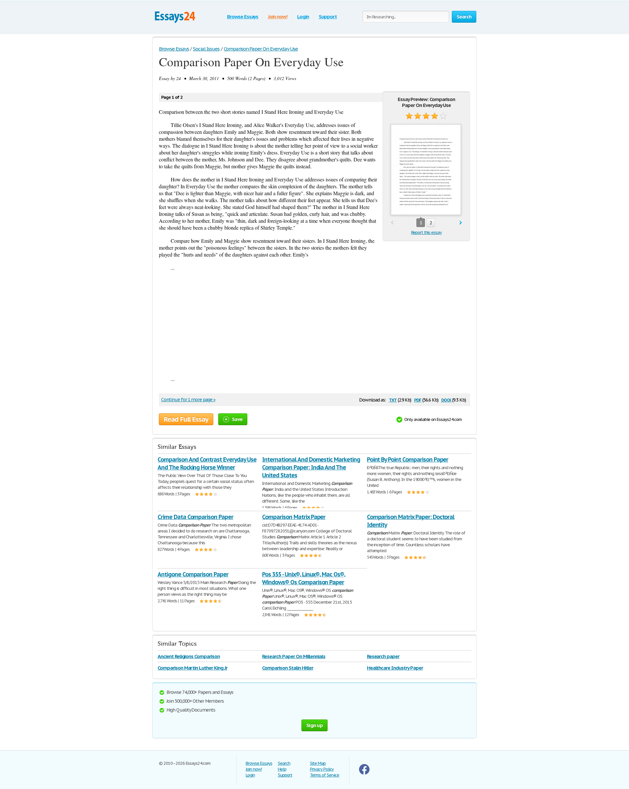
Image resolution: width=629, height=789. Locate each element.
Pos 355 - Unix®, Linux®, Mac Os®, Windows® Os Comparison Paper (303, 578)
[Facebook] (364, 773)
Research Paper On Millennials (293, 656)
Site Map (318, 763)
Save (237, 419)
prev (392, 222)
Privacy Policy (322, 769)
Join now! (277, 16)
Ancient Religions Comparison (189, 656)
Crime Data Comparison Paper (195, 517)
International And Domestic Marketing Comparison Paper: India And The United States (311, 467)
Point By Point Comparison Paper (407, 459)
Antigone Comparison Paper (193, 574)
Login (303, 16)
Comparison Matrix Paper (293, 517)
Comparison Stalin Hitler (287, 668)
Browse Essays (242, 16)
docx (446, 399)
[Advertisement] (314, 323)
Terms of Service (324, 775)
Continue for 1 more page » (188, 400)
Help (282, 769)
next (460, 222)
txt (393, 399)
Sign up (314, 725)
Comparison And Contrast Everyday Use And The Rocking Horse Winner (207, 463)
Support (328, 16)
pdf (417, 399)
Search (284, 763)
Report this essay (426, 232)
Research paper (383, 656)
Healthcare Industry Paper (395, 668)
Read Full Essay (186, 419)
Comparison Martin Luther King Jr (192, 668)
